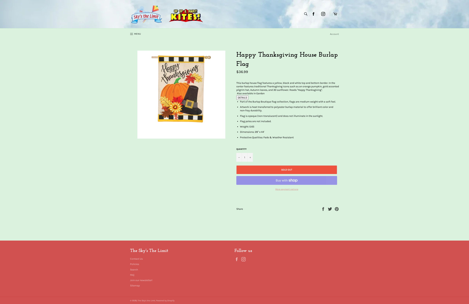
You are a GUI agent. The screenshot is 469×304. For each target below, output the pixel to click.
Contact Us (136, 258)
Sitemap (135, 285)
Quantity (241, 149)
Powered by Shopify (165, 300)
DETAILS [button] (242, 97)
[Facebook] (313, 14)
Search (134, 269)
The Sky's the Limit (146, 300)
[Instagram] (323, 14)
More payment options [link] (286, 189)
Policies (134, 264)
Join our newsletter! (141, 280)
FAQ (132, 274)
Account (334, 34)
